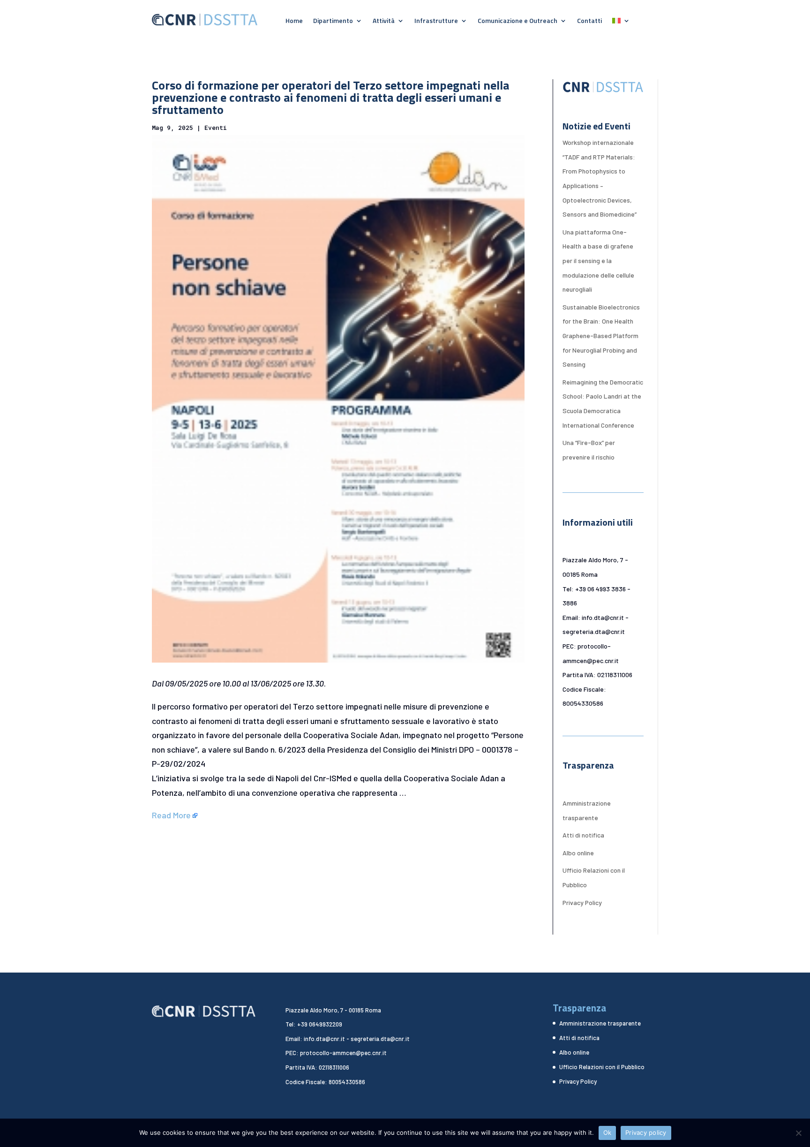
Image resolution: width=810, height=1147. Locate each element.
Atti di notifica (583, 835)
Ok (607, 1132)
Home (294, 21)
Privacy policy (646, 1132)
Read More (171, 815)
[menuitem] (621, 22)
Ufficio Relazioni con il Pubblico (602, 1067)
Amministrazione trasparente (600, 1023)
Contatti (589, 21)
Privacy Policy (582, 902)
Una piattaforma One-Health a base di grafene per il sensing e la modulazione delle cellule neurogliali (598, 260)
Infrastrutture (436, 21)
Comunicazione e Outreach (517, 21)
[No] (798, 1133)
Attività (384, 21)
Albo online (578, 853)
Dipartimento (333, 21)
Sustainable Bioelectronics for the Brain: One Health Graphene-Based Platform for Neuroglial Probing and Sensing (601, 335)
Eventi (215, 127)
